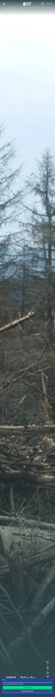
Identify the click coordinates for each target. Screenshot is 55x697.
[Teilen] (47, 676)
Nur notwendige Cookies (27, 691)
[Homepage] (27, 3)
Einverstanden (27, 687)
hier (22, 684)
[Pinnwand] (47, 672)
